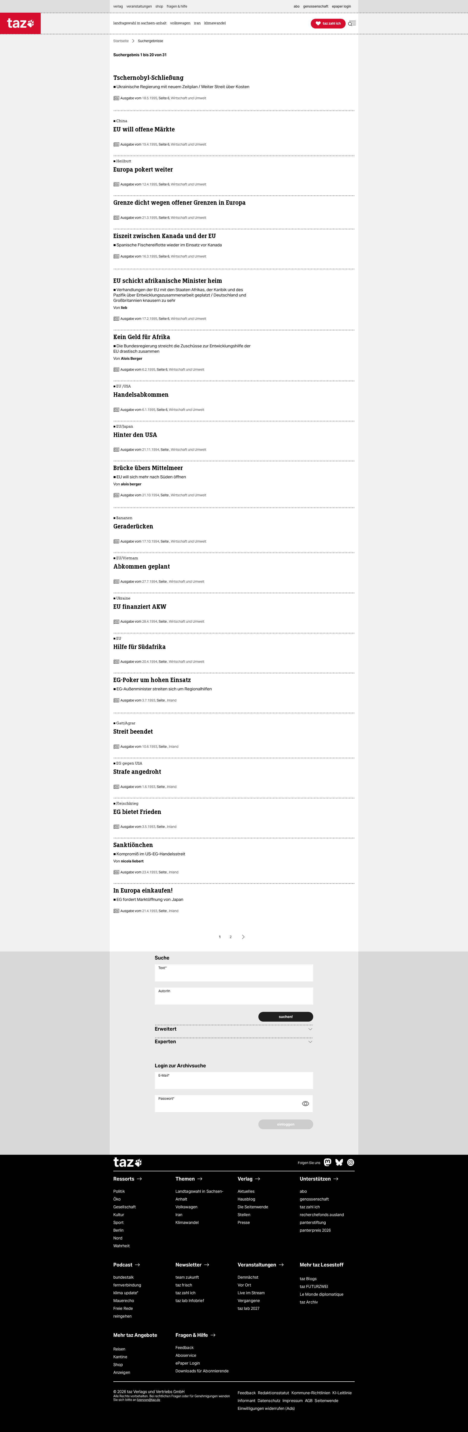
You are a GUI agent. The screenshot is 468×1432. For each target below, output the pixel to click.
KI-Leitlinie (342, 1392)
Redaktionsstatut (274, 1392)
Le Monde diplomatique (321, 1294)
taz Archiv (309, 1302)
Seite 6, (182, 98)
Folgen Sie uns (309, 1163)
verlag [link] (118, 6)
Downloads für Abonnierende (202, 1371)
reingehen (122, 1316)
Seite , (183, 449)
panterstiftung (313, 1222)
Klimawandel (187, 1222)
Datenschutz (269, 1400)
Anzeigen (121, 1372)
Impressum (293, 1400)
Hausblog (246, 1199)
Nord (117, 1238)
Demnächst (248, 1277)
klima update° (125, 1292)
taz (128, 1163)
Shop (118, 1364)
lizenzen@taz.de (148, 1400)
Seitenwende (326, 1400)
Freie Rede (123, 1308)
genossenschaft (314, 1199)
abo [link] (297, 6)
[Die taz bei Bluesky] (339, 1165)
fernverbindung (127, 1285)
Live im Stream (251, 1292)
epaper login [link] (341, 6)
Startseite (121, 41)
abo (303, 1191)
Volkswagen (186, 1207)
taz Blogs (308, 1278)
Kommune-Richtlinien (312, 1392)
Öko (117, 1199)
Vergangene (249, 1300)
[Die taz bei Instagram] (351, 1165)
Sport (118, 1222)
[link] (141, 23)
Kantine (120, 1356)
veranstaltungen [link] (139, 6)
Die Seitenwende (253, 1207)
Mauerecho (123, 1300)
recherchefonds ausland (322, 1214)
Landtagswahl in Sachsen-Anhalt (199, 1195)
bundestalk (123, 1277)
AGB (309, 1400)
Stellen (244, 1214)
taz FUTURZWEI (314, 1286)
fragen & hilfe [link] (177, 6)
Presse (244, 1222)
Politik (119, 1191)
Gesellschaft (124, 1207)
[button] (352, 23)
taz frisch (184, 1285)
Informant (247, 1400)
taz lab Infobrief (190, 1300)
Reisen (119, 1349)
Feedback (185, 1347)
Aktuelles (246, 1191)
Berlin (118, 1230)
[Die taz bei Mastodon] (328, 1165)
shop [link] (159, 6)
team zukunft (187, 1277)
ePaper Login (188, 1363)
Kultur (118, 1214)
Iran (179, 1214)
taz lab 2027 (249, 1308)
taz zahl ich (310, 1207)
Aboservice (186, 1355)
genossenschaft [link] (315, 6)
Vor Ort (244, 1285)
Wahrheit (121, 1245)
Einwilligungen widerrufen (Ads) (266, 1408)
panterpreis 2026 (315, 1230)
